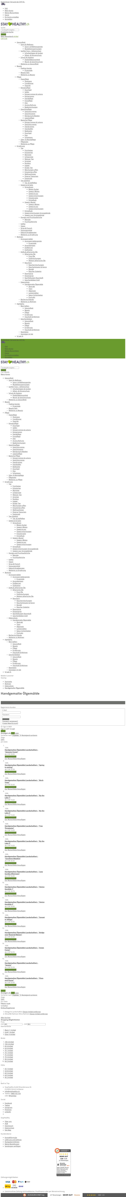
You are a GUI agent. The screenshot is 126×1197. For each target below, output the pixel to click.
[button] (15, 759)
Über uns (8, 1121)
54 (9, 1071)
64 (9, 1048)
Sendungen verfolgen (13, 1146)
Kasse (7, 15)
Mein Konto (9, 11)
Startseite (8, 682)
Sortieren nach (6, 735)
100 (9, 1042)
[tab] (63, 1023)
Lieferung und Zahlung (13, 1140)
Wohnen (8, 684)
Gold (10, 1032)
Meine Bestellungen (12, 1144)
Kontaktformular (11, 1137)
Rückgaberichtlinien (12, 1142)
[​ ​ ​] (1, 365)
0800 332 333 (16, 1093)
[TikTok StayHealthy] (5, 1114)
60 (9, 1046)
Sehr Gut (68, 1195)
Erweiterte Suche (7, 32)
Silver (10, 1034)
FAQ (6, 8)
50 (9, 1069)
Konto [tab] (7, 374)
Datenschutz (9, 1128)
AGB (6, 1124)
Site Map (8, 1130)
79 (9, 1057)
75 (9, 1055)
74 (9, 1053)
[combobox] (10, 30)
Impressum (9, 1126)
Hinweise (77, 1195)
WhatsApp (12, 1096)
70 (9, 1050)
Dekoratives (9, 686)
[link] (3, 731)
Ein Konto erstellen (12, 17)
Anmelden (8, 19)
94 (9, 1061)
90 (9, 1059)
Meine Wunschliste (12, 13)
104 (9, 1044)
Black (10, 1030)
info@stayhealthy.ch (12, 1091)
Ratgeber (6, 42)
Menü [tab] (3, 374)
